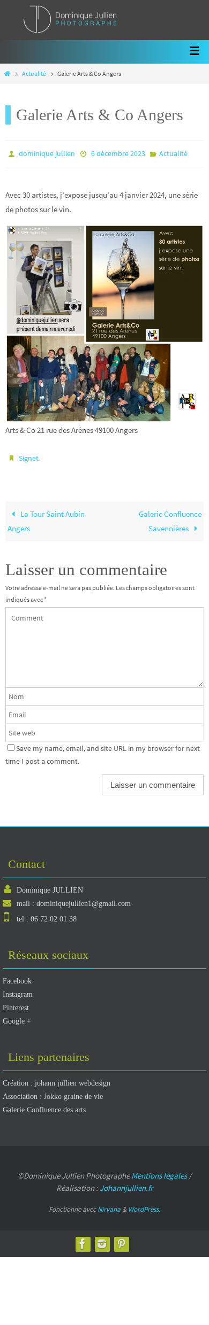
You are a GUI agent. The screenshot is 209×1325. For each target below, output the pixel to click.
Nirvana (109, 1204)
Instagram (18, 990)
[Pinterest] (121, 1238)
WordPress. (144, 1204)
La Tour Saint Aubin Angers (46, 516)
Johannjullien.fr (126, 1183)
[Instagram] (102, 1238)
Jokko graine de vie (73, 1092)
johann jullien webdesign (72, 1078)
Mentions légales (159, 1171)
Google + (17, 1016)
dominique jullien (47, 153)
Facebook (17, 976)
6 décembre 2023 (118, 153)
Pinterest (16, 1003)
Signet (29, 455)
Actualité (34, 73)
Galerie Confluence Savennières (170, 516)
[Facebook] (82, 1238)
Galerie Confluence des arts (44, 1105)
